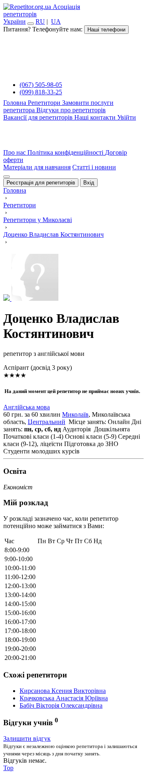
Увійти (126, 117)
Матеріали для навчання (37, 167)
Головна (15, 102)
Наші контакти (95, 117)
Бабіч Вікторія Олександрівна (61, 705)
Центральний (46, 421)
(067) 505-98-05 (41, 84)
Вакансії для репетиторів (38, 117)
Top (8, 767)
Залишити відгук (27, 738)
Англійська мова (26, 407)
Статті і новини (94, 167)
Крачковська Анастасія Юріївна (64, 698)
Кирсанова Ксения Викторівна (63, 690)
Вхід (88, 183)
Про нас (15, 152)
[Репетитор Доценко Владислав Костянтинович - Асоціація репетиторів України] (73, 278)
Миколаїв (75, 414)
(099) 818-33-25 (41, 92)
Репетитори (45, 102)
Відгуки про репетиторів (71, 110)
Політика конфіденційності (66, 152)
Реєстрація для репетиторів (41, 183)
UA (56, 21)
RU (40, 21)
